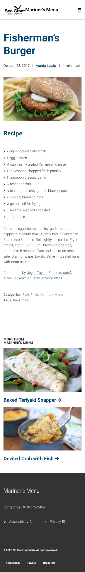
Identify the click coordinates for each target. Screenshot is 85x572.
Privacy (31, 562)
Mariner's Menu (51, 295)
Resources (49, 562)
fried (16, 300)
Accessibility (13, 562)
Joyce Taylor (37, 273)
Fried (34, 295)
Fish (25, 295)
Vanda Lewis (46, 66)
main (25, 300)
